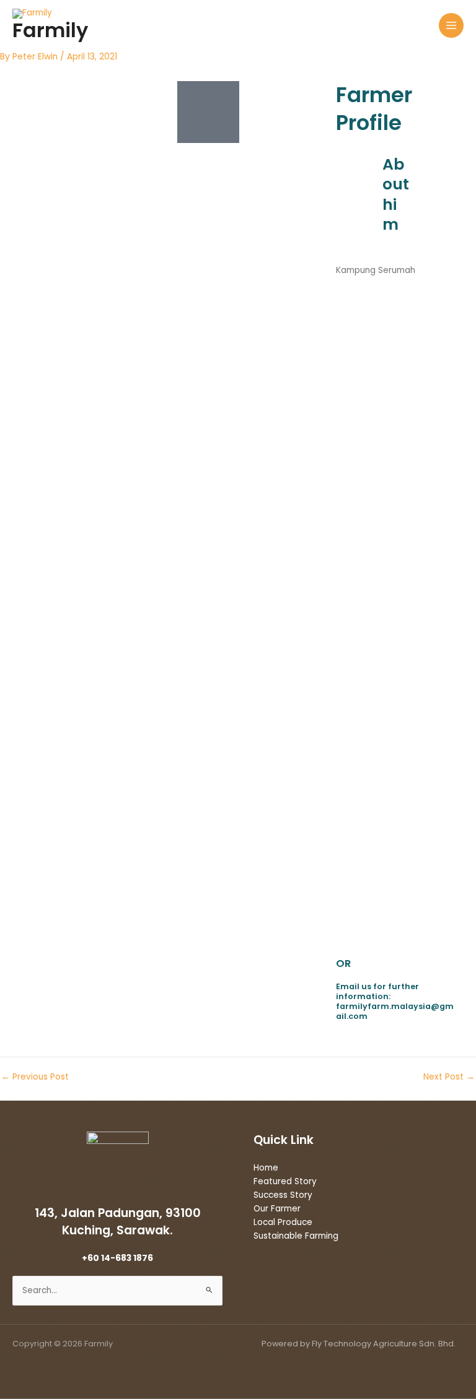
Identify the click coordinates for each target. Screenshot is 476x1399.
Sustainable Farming (295, 1236)
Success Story (282, 1195)
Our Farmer (277, 1209)
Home (265, 1168)
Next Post (449, 1077)
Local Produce (282, 1222)
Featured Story (285, 1181)
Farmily (50, 30)
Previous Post (35, 1077)
